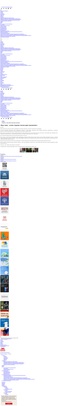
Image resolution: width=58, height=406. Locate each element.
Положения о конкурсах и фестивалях (5, 50)
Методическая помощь (3, 74)
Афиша (1, 22)
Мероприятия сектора (3, 29)
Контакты (1, 16)
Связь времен (2, 157)
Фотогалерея (2, 14)
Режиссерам (2, 78)
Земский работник (3, 346)
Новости (1, 21)
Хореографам (2, 80)
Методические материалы (4, 32)
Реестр (1, 79)
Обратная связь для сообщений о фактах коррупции (7, 36)
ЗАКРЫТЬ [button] (8, 403)
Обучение (1, 73)
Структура (1, 13)
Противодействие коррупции (4, 60)
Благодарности (6, 357)
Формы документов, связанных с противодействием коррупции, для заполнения (12, 63)
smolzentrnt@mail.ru (9, 87)
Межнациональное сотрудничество (5, 84)
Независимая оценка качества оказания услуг (7, 85)
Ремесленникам (2, 75)
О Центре (1, 11)
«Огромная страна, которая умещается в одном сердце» (8, 160)
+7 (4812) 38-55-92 (3, 338)
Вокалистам (2, 72)
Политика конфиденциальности (5, 352)
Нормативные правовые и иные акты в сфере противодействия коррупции (11, 31)
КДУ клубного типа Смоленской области (6, 53)
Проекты (1, 70)
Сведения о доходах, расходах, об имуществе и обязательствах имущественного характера (13, 34)
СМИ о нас (2, 15)
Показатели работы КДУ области (5, 25)
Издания (3, 384)
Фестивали (2, 67)
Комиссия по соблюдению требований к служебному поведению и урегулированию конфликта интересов (15, 35)
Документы (2, 96)
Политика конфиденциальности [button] (7, 401)
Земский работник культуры (4, 86)
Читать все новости (3, 161)
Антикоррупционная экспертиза (5, 33)
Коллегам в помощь (3, 26)
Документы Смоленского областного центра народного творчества (10, 99)
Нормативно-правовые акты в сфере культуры (7, 17)
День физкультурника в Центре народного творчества (8, 159)
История (1, 12)
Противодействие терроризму (4, 116)
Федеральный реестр (3, 27)
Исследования (2, 24)
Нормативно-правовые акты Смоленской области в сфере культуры (10, 18)
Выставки (1, 69)
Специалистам (2, 71)
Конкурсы (1, 68)
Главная (1, 340)
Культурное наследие (3, 106)
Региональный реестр (3, 28)
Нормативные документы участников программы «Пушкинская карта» (10, 19)
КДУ (1, 23)
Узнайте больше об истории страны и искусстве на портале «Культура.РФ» (11, 156)
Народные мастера (3, 77)
